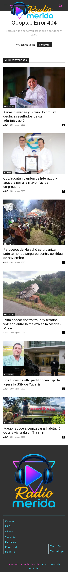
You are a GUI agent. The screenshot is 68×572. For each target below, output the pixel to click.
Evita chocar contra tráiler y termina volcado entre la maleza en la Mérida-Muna (32, 324)
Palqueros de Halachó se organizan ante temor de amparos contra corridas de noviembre (33, 254)
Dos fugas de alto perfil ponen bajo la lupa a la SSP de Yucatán (31, 382)
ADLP (5, 125)
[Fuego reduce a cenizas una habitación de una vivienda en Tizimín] (34, 410)
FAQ (8, 526)
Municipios (9, 106)
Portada (7, 173)
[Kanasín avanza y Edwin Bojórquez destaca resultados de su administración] (34, 87)
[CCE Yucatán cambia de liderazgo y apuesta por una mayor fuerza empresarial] (34, 153)
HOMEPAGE (44, 45)
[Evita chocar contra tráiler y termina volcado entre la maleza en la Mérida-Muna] (34, 293)
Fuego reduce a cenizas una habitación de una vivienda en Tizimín (32, 430)
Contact (10, 521)
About (9, 531)
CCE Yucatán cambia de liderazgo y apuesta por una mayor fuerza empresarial (30, 182)
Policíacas (8, 374)
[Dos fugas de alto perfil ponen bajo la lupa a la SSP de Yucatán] (34, 358)
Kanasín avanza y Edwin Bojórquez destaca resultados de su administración (29, 116)
